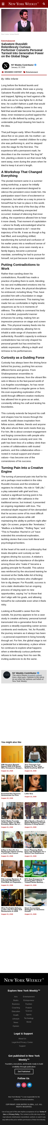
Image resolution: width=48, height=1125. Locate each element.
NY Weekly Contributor (22, 65)
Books (16, 1000)
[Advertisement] (24, 715)
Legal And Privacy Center (22, 1042)
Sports (29, 1014)
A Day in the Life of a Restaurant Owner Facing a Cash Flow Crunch (12, 851)
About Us (22, 1039)
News (16, 1022)
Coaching (16, 1008)
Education (16, 1011)
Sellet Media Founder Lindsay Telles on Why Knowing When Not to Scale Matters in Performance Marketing (11, 824)
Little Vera (29, 794)
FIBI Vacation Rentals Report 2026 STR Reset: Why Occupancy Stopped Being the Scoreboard (12, 767)
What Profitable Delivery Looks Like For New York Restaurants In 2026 (11, 909)
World (28, 1022)
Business (16, 1004)
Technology (28, 1018)
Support (22, 1046)
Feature (29, 1008)
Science (28, 1011)
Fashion (28, 1004)
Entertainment (8, 40)
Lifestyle (15, 1019)
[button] (44, 4)
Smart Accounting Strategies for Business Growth (34, 909)
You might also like (11, 742)
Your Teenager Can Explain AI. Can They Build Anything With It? (34, 766)
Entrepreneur (28, 1000)
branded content (35, 675)
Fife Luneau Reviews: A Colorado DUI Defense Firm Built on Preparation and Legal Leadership (11, 881)
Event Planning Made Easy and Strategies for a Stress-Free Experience (35, 851)
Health (15, 1015)
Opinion (16, 1026)
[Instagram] (24, 1085)
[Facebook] (18, 1085)
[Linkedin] (29, 1085)
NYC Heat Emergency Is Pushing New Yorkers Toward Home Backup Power (34, 881)
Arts (16, 997)
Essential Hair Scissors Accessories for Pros (11, 794)
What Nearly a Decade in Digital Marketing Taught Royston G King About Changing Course (35, 823)
